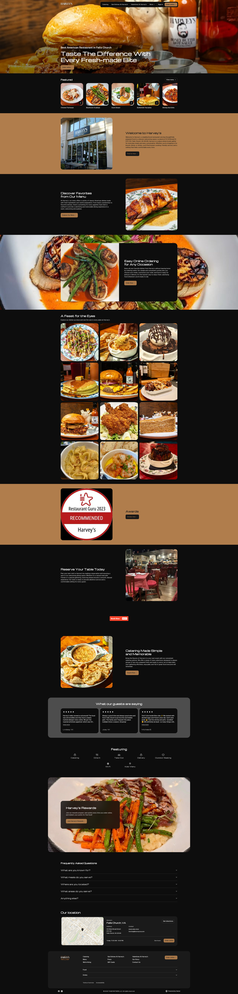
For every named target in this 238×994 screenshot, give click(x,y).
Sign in (160, 4)
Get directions (168, 921)
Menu (85, 959)
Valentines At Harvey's (139, 4)
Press (109, 959)
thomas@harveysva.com (136, 931)
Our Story (135, 959)
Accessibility (100, 983)
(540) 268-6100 (134, 929)
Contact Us (136, 962)
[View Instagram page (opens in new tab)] (62, 991)
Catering (105, 4)
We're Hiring (87, 962)
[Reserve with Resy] (119, 618)
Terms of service (88, 983)
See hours (157, 940)
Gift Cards (111, 962)
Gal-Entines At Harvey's (119, 4)
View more (66, 724)
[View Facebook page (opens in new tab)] (59, 991)
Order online (169, 941)
